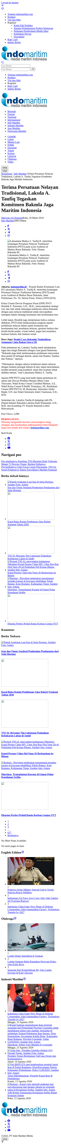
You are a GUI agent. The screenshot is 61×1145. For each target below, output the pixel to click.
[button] (33, 69)
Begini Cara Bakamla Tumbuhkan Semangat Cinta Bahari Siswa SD (26, 341)
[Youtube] (9, 448)
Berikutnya (13, 835)
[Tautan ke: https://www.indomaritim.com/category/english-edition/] (22, 852)
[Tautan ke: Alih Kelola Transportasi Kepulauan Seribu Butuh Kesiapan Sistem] (34, 1089)
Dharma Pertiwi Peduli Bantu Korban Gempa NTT (33, 623)
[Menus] (2, 5)
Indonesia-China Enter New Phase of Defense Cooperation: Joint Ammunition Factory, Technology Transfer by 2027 (34, 909)
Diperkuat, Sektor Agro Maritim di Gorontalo (30, 1044)
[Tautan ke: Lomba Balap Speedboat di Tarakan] (31, 950)
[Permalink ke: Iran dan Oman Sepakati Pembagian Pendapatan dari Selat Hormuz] (34, 484)
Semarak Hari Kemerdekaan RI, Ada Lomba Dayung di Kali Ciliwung (30, 971)
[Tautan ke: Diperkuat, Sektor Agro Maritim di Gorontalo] (34, 1042)
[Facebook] (9, 438)
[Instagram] (9, 445)
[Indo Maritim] (24, 59)
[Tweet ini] (9, 229)
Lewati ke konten (9, 2)
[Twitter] (9, 441)
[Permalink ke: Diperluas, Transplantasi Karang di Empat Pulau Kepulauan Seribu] (34, 586)
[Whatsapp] (9, 235)
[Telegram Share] (9, 232)
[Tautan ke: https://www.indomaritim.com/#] (15, 918)
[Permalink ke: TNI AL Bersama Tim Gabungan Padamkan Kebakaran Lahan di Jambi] (31, 553)
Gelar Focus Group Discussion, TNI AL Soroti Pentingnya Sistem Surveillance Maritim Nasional (29, 468)
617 (9, 832)
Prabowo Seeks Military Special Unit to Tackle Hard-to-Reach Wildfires (31, 891)
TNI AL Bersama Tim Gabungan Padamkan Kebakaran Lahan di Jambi (29, 557)
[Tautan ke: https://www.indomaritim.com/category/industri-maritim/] (24, 979)
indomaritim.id (19, 286)
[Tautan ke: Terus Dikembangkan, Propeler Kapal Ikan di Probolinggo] (34, 1073)
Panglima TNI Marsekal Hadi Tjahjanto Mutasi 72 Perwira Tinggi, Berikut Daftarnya (29, 462)
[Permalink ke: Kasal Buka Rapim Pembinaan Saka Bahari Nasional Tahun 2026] (31, 518)
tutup (5, 167)
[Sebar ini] (8, 226)
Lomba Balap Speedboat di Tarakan (25, 956)
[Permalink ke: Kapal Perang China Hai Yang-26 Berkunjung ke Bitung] (34, 570)
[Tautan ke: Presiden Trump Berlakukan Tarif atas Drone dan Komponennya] (34, 1053)
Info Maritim (7, 220)
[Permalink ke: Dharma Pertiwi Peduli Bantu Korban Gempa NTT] (31, 621)
